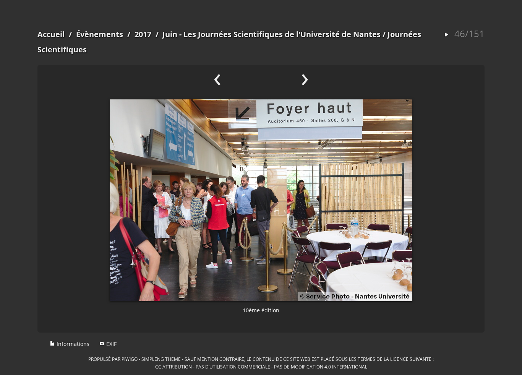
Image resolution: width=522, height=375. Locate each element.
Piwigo (130, 359)
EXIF (111, 343)
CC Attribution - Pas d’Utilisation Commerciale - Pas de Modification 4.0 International (261, 367)
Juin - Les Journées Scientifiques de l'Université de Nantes (271, 34)
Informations (72, 343)
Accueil (51, 34)
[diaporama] (446, 35)
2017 (143, 34)
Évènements (99, 34)
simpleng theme (161, 359)
